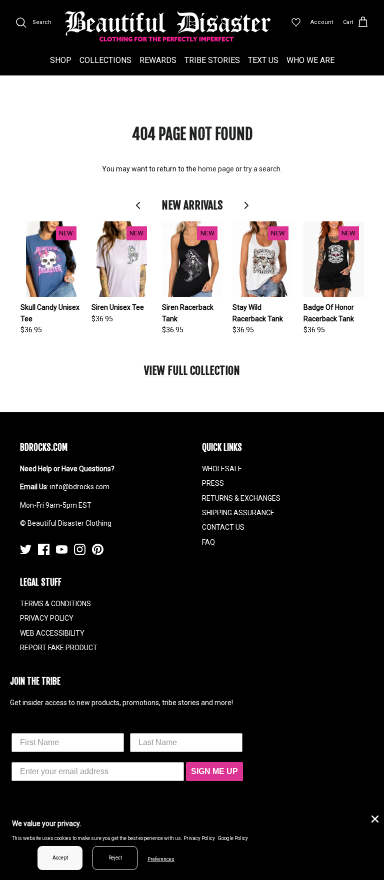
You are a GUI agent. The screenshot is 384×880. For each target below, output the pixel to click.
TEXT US (263, 60)
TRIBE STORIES (212, 60)
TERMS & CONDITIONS (55, 604)
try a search (262, 169)
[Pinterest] (98, 549)
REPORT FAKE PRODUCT (59, 648)
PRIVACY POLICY (47, 618)
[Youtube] (62, 549)
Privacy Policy (199, 838)
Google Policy (233, 838)
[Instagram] (80, 549)
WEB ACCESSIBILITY (52, 633)
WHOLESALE (222, 469)
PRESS (213, 483)
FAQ (208, 542)
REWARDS (158, 60)
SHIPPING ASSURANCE (238, 513)
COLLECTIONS (106, 60)
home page (216, 169)
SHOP (61, 60)
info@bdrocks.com (80, 487)
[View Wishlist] (296, 22)
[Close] (374, 818)
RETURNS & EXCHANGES (241, 498)
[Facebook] (44, 549)
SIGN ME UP (214, 771)
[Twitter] (26, 549)
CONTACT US (223, 527)
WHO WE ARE (310, 60)
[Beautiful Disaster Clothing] (168, 26)
